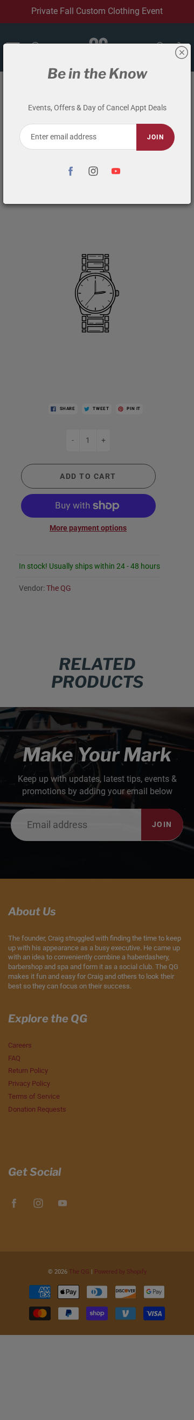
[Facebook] (70, 170)
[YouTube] (116, 170)
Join (155, 137)
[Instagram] (93, 170)
